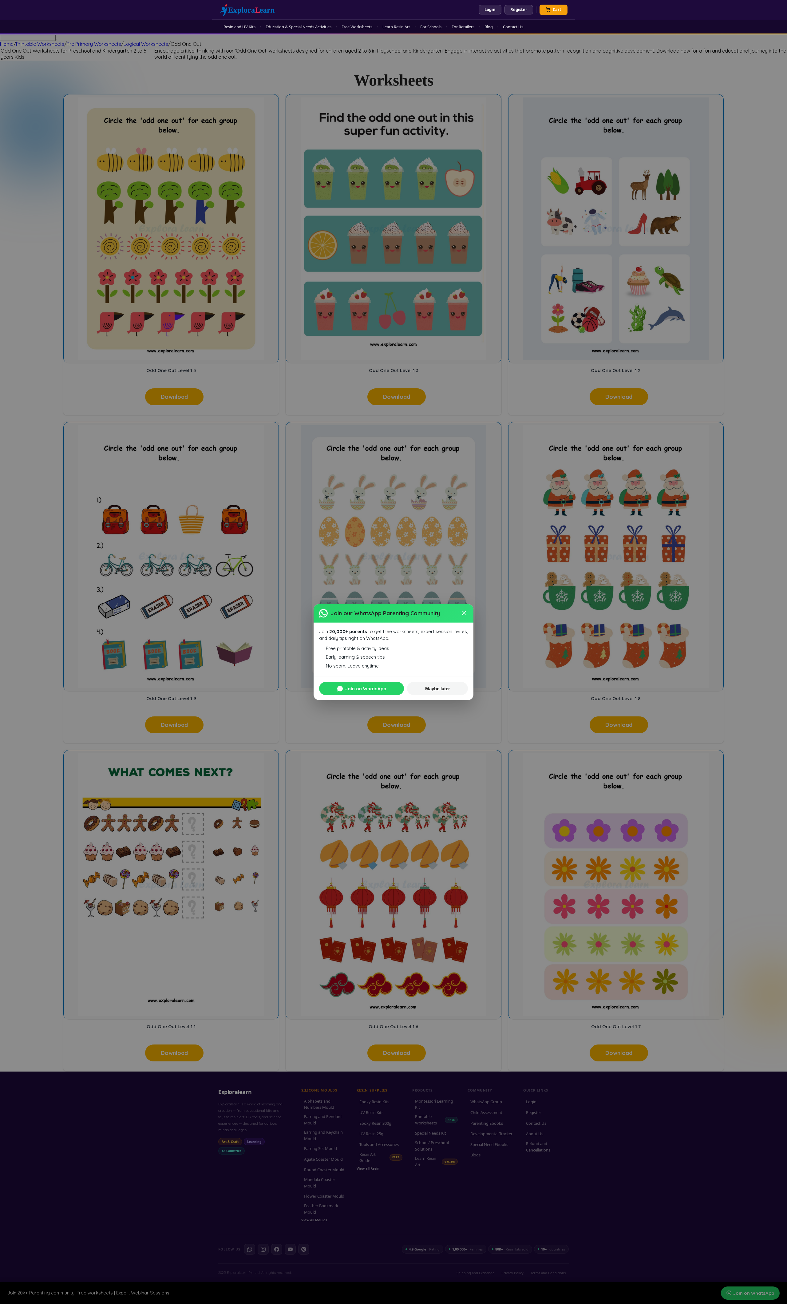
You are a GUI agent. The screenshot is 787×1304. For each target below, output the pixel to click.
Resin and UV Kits (239, 27)
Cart (557, 9)
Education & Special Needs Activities (298, 27)
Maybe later (437, 688)
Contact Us (513, 27)
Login (490, 9)
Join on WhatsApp (365, 689)
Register (518, 9)
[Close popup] (464, 613)
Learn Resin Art (396, 27)
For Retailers (463, 27)
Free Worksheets (357, 27)
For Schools (430, 27)
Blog (488, 27)
